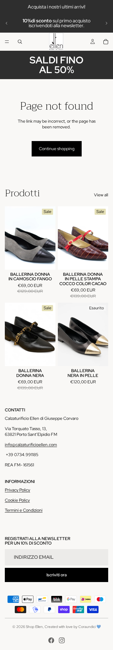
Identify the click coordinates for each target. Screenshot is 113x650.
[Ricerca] (20, 41)
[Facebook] (51, 640)
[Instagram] (61, 640)
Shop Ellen (34, 626)
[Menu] (7, 42)
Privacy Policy (17, 490)
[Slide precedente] (6, 23)
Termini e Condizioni (23, 510)
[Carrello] (105, 41)
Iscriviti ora (56, 575)
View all (101, 195)
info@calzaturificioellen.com (31, 444)
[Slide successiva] (106, 23)
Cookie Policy (17, 500)
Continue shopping (56, 148)
